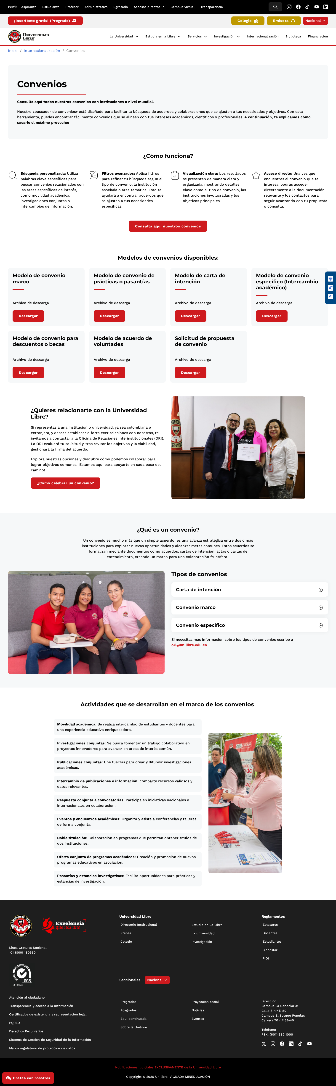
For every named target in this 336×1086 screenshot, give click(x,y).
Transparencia (211, 7)
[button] (249, 589)
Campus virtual (183, 7)
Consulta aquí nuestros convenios (168, 226)
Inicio (13, 50)
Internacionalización (263, 36)
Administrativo (96, 7)
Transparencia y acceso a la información (41, 1006)
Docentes (270, 933)
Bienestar (270, 950)
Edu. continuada (133, 1018)
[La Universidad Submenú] (137, 36)
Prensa (125, 933)
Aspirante (28, 7)
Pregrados (128, 1002)
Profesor (72, 7)
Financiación (318, 36)
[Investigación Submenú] (238, 36)
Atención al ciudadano (27, 997)
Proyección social (205, 1002)
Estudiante (50, 7)
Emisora (281, 20)
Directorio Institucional (138, 924)
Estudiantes (272, 941)
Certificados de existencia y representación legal (47, 1014)
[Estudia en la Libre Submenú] (179, 36)
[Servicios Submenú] (205, 36)
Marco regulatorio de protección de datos (42, 1048)
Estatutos (270, 924)
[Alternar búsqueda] (275, 6)
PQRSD (14, 1023)
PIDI (266, 958)
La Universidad (121, 36)
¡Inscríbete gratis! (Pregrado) (42, 20)
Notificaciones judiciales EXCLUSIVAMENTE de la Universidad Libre (168, 1067)
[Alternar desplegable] (163, 7)
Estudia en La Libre (207, 925)
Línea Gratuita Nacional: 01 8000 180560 (28, 950)
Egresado (120, 7)
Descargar (28, 316)
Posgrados (128, 1010)
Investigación (224, 36)
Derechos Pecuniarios (26, 1031)
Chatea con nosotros (31, 1078)
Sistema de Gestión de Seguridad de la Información (50, 1039)
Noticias (198, 1010)
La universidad (203, 933)
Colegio (244, 20)
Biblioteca (293, 36)
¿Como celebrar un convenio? (65, 483)
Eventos (198, 1018)
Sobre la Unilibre (133, 1027)
